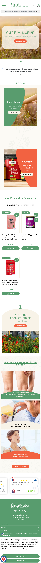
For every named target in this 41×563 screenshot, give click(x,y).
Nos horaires (4, 524)
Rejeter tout (20, 556)
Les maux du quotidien (20, 454)
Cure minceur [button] (27, 205)
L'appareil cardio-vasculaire (20, 392)
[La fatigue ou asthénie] (20, 415)
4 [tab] (22, 83)
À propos (3, 527)
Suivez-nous (4, 530)
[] (38, 11)
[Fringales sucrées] (20, 444)
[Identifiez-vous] (34, 5)
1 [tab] (18, 61)
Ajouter (11, 248)
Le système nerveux (20, 424)
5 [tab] (24, 83)
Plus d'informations (7, 552)
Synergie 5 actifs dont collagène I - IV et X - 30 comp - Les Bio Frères (10, 237)
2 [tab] (20, 61)
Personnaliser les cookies (20, 552)
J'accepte (20, 561)
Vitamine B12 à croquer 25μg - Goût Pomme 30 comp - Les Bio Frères (10, 282)
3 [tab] (22, 61)
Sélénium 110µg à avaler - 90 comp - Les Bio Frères (29, 237)
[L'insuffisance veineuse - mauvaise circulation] (20, 385)
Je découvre (20, 41)
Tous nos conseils (20, 466)
